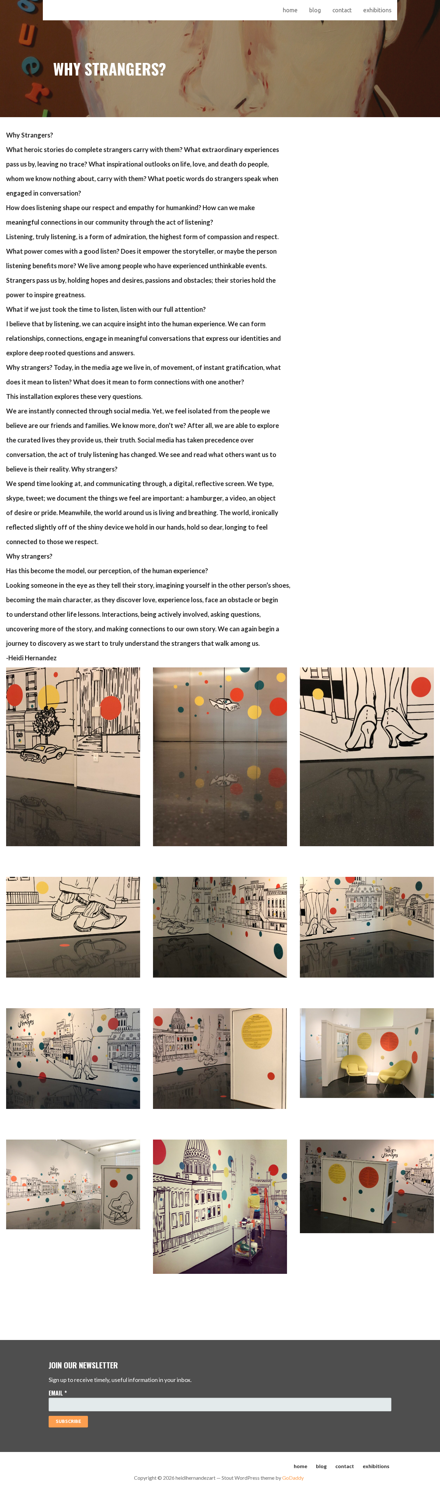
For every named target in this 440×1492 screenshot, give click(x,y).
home (290, 10)
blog (315, 10)
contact (342, 10)
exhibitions (377, 10)
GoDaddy (293, 1478)
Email (58, 1393)
